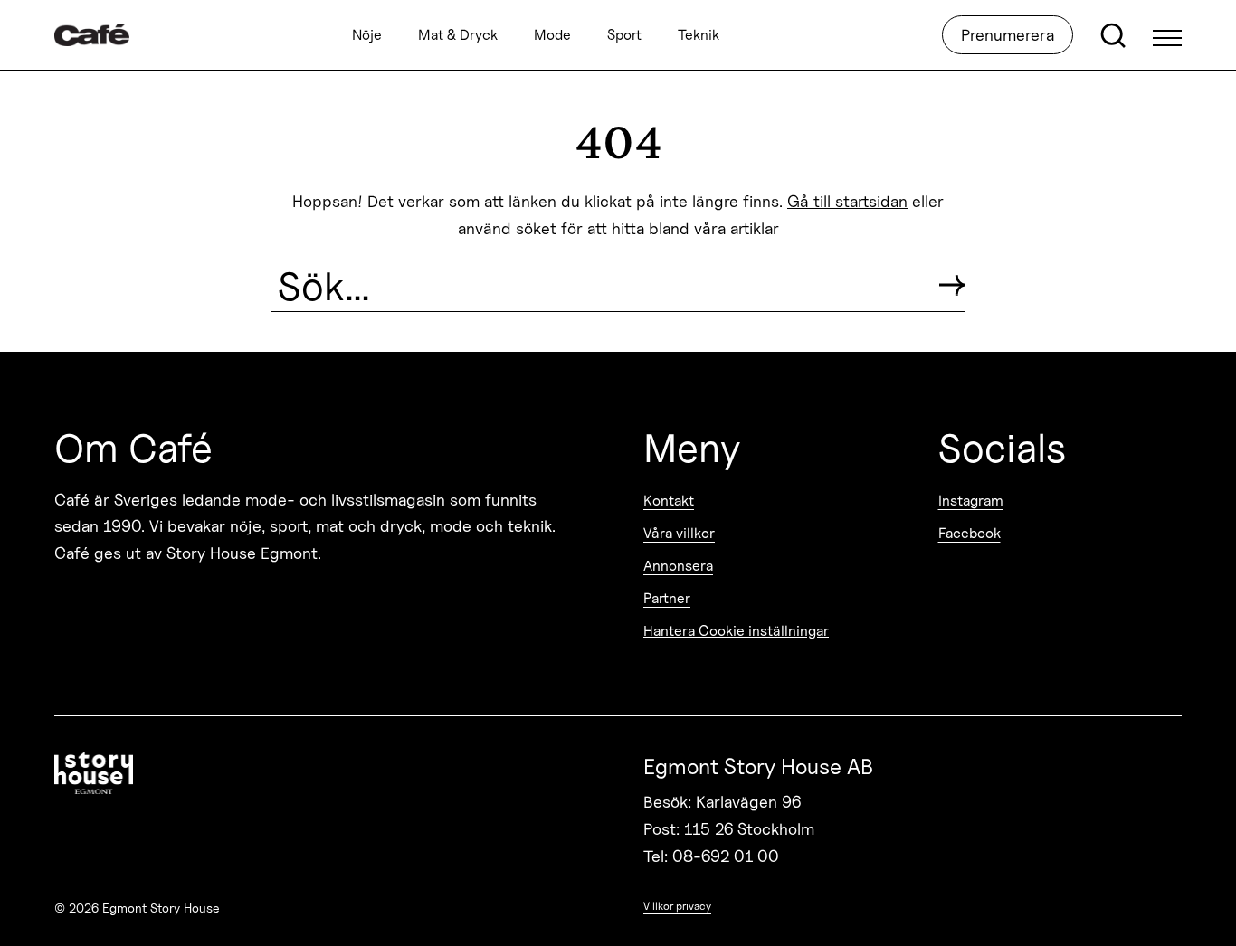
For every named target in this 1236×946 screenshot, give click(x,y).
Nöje (367, 34)
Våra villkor (679, 533)
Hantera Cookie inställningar (736, 630)
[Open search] (1112, 35)
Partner (666, 598)
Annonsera (678, 565)
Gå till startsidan (847, 201)
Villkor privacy (677, 906)
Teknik (698, 34)
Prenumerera (1007, 34)
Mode (552, 34)
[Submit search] (952, 285)
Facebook (969, 533)
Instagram (970, 500)
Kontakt (668, 500)
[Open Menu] (1167, 35)
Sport (624, 34)
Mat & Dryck (458, 34)
